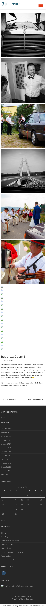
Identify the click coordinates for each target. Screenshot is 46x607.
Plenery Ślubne (6, 548)
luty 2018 (4, 475)
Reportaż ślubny (8, 360)
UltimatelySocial (38, 606)
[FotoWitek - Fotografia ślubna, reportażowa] (17, 586)
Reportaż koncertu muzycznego (12, 552)
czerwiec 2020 (6, 440)
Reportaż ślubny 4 (35, 399)
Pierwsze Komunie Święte (10, 541)
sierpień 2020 (6, 436)
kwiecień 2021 (6, 432)
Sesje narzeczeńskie (8, 560)
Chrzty (3, 533)
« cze (3, 520)
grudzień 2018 (6, 463)
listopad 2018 (6, 467)
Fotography (30, 599)
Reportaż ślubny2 (10, 399)
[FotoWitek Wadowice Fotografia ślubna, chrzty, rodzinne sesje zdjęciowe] (11, 3)
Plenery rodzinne (7, 544)
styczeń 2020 (6, 444)
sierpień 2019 (6, 452)
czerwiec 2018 (6, 471)
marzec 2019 (5, 459)
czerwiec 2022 (6, 429)
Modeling (4, 537)
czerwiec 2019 (6, 455)
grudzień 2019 (6, 448)
